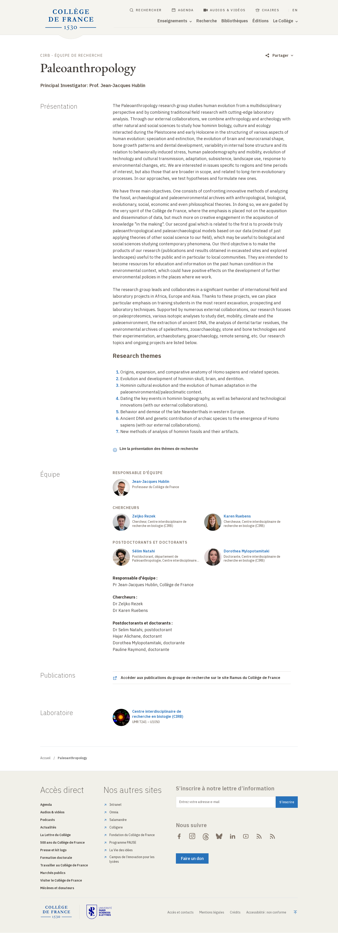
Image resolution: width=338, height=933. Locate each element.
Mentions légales (211, 912)
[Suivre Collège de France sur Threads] (206, 836)
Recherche (206, 20)
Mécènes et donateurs (57, 888)
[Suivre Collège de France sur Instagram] (192, 836)
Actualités (48, 827)
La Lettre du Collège (55, 835)
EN (295, 10)
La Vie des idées (121, 850)
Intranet (115, 805)
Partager (280, 55)
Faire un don (192, 858)
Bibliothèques (234, 20)
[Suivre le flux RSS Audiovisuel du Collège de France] (272, 836)
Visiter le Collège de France (61, 880)
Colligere (116, 827)
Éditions (260, 20)
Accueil (45, 758)
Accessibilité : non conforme (266, 912)
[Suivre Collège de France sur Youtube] (246, 836)
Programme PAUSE (122, 842)
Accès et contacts (180, 912)
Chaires (271, 10)
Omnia (113, 812)
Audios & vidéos (228, 10)
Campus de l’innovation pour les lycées (132, 859)
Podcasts (47, 820)
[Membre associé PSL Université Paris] (99, 912)
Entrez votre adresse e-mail (199, 802)
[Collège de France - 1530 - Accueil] (70, 19)
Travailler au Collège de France (64, 865)
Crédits (235, 912)
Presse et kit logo (53, 850)
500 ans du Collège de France (62, 842)
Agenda (186, 10)
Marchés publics (52, 873)
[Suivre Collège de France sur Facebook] (179, 836)
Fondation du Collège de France (132, 835)
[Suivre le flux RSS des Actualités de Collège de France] (259, 836)
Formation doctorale (56, 858)
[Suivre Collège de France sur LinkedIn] (232, 836)
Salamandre (118, 820)
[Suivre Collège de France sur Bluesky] (219, 836)
